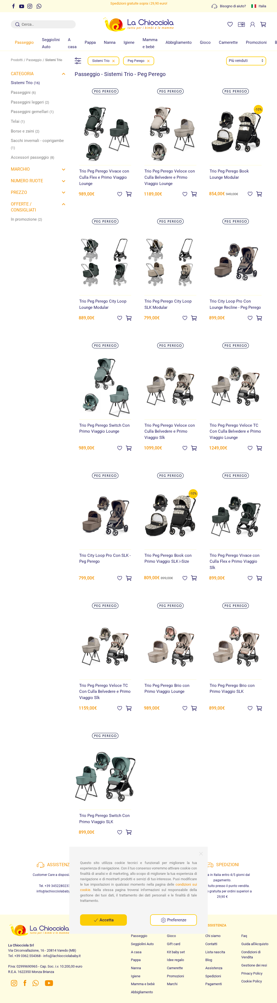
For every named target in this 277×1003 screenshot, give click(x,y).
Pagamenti (213, 984)
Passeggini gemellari (32, 111)
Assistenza (213, 968)
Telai (18, 121)
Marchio (20, 169)
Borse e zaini (25, 131)
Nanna (110, 42)
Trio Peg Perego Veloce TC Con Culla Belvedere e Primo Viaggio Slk (105, 691)
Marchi (172, 984)
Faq (244, 936)
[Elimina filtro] (113, 61)
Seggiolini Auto (51, 43)
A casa (72, 43)
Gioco (205, 42)
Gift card (173, 944)
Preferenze (176, 920)
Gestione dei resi (254, 965)
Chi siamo (212, 936)
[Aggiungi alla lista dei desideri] (119, 193)
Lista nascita (215, 952)
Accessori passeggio (32, 157)
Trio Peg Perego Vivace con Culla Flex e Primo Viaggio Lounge (104, 177)
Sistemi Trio (25, 82)
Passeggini (23, 92)
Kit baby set (176, 952)
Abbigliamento (179, 42)
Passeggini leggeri (30, 102)
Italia (262, 6)
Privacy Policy (251, 973)
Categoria (22, 73)
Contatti (211, 944)
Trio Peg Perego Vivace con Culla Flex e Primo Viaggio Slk (234, 561)
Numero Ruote (27, 180)
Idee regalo (175, 960)
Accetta (106, 920)
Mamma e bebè (150, 43)
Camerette (228, 42)
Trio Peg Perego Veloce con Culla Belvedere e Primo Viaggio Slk (169, 431)
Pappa (90, 42)
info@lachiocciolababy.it (54, 891)
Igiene (129, 42)
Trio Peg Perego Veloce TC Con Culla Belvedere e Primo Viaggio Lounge (235, 431)
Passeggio (24, 42)
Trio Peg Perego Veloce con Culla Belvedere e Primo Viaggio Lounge (169, 177)
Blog (208, 960)
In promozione (26, 219)
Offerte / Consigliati (23, 207)
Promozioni (256, 42)
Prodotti (17, 60)
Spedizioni (213, 976)
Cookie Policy (251, 981)
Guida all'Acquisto (254, 944)
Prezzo (19, 192)
